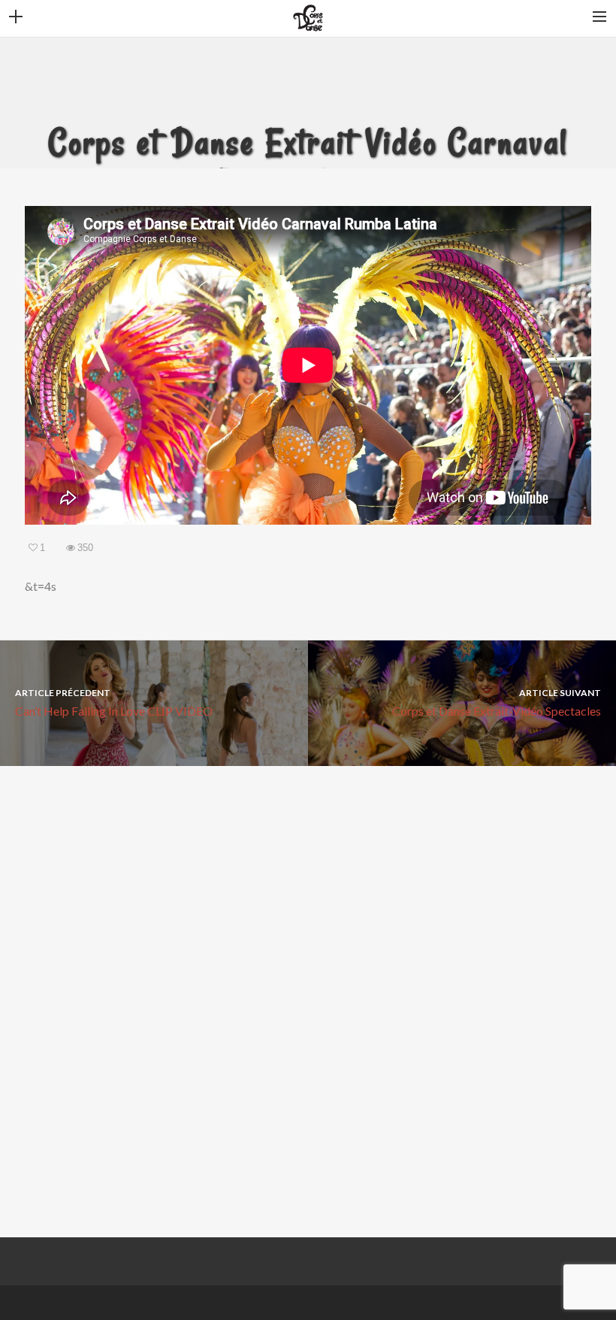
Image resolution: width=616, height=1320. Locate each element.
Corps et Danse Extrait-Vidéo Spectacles (496, 702)
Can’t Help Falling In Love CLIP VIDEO (114, 702)
